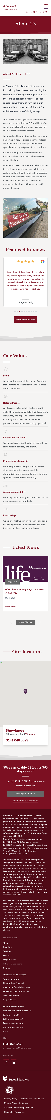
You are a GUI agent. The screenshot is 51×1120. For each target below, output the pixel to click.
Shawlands (15, 730)
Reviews (6, 955)
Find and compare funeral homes (18, 1010)
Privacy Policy (10, 1098)
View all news (25, 622)
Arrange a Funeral (25, 793)
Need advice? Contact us (25, 800)
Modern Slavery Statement (16, 1103)
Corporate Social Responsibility (18, 1107)
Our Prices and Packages (14, 974)
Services (7, 951)
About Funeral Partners (13, 1006)
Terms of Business (11, 995)
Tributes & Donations (12, 963)
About (5, 942)
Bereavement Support (13, 1023)
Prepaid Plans (9, 959)
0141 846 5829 (40, 12)
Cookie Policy (26, 1098)
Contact (6, 967)
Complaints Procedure (14, 1111)
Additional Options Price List (16, 991)
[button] (15, 311)
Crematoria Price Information (16, 987)
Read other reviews (25, 319)
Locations (7, 947)
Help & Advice (9, 999)
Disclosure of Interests (13, 1027)
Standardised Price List (13, 983)
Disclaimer (39, 1098)
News (5, 1031)
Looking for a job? (11, 1014)
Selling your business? (13, 1018)
